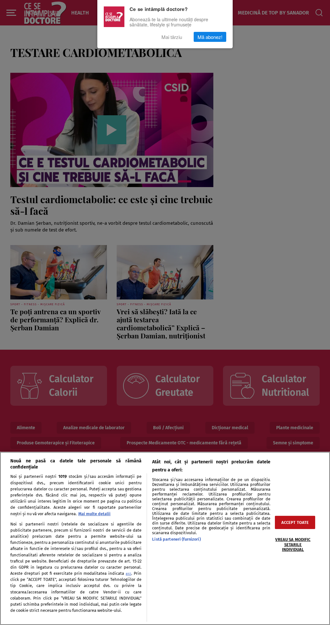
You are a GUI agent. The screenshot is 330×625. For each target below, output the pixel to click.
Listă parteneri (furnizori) (176, 539)
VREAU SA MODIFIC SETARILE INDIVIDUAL (292, 544)
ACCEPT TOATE (295, 522)
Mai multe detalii (94, 513)
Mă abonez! (210, 36)
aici (128, 574)
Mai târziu (171, 36)
